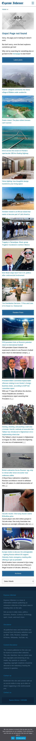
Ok (13, 738)
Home (4, 9)
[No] (34, 734)
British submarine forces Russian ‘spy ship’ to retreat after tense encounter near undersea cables (17, 472)
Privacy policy (21, 738)
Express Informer (12, 3)
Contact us (7, 692)
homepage (16, 54)
